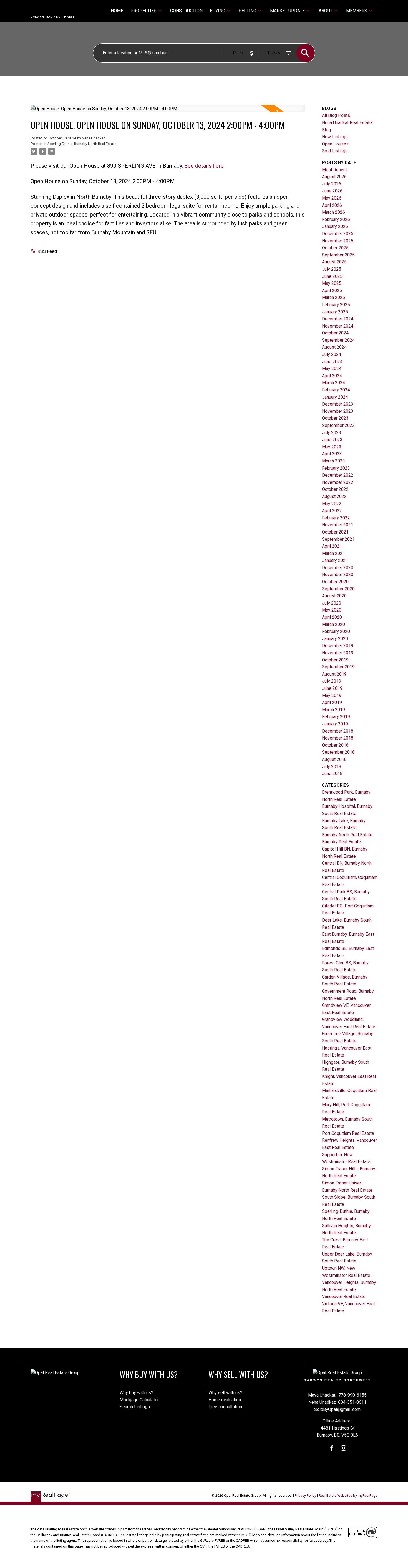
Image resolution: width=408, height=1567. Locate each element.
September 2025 (338, 255)
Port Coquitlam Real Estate (348, 1133)
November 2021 (337, 524)
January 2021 (335, 560)
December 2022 (337, 475)
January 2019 (335, 723)
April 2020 (332, 617)
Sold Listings (335, 151)
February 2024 (336, 390)
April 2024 (332, 375)
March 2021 (333, 553)
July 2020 (331, 603)
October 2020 (335, 581)
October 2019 (335, 660)
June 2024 (332, 361)
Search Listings (135, 1406)
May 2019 (331, 695)
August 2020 (334, 595)
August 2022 (334, 496)
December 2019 (337, 645)
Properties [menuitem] (143, 10)
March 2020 (333, 624)
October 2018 (335, 745)
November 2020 (337, 574)
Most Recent (334, 169)
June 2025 (332, 276)
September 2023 (338, 425)
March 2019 (333, 709)
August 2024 (334, 347)
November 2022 (337, 482)
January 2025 (335, 312)
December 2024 (337, 318)
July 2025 (331, 269)
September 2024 (338, 340)
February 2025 (336, 304)
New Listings (335, 136)
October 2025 (335, 247)
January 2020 (335, 638)
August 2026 (334, 176)
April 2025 (332, 290)
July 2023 (331, 432)
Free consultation (225, 1406)
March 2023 (333, 461)
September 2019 (338, 667)
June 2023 (332, 439)
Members (356, 10)
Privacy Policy (305, 1495)
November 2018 (337, 738)
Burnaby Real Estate (341, 841)
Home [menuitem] (117, 10)
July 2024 (331, 354)
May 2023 (331, 446)
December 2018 (337, 731)
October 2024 (335, 333)
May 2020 (331, 610)
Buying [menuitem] (217, 10)
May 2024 (331, 368)
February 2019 (336, 716)
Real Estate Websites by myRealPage (348, 1495)
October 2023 (335, 418)
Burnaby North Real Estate (347, 834)
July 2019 (331, 681)
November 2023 (337, 411)
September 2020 (338, 589)
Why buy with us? (136, 1392)
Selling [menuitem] (247, 10)
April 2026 (332, 205)
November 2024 (337, 326)
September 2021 (338, 539)
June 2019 (332, 688)
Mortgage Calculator (139, 1399)
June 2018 (332, 773)
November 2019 (337, 652)
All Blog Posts (336, 115)
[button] (331, 1448)
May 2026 (331, 198)
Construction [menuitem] (186, 10)
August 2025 (334, 262)
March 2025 (333, 297)
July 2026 (331, 184)
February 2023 (336, 468)
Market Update (287, 10)
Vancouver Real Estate (344, 1296)
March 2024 (333, 382)
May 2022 (331, 503)
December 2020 (337, 567)
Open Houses (335, 144)
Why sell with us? (225, 1392)
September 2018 (338, 752)
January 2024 (335, 397)
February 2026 (336, 219)
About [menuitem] (326, 10)
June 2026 (332, 190)
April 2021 (332, 546)
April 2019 (332, 702)
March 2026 (333, 212)
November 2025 (337, 240)
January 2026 (335, 226)
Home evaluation (224, 1399)
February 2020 (336, 631)
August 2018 (334, 759)
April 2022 (332, 510)
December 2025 (337, 233)
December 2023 (337, 404)
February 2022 (336, 517)
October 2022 (335, 489)
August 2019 (334, 674)
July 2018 (331, 766)
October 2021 (335, 532)
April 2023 (332, 453)
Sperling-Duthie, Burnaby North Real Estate (81, 144)
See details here (204, 165)
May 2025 (331, 283)
